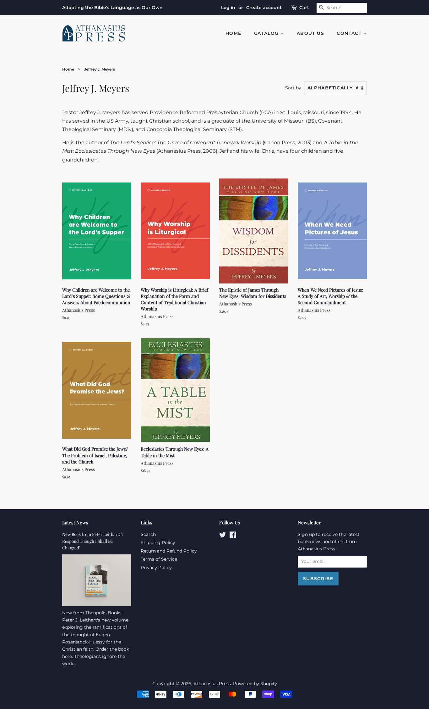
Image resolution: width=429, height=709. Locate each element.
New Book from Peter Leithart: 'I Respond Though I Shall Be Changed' (93, 541)
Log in (228, 7)
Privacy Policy (156, 567)
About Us (310, 33)
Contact (350, 33)
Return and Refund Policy (169, 550)
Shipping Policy (158, 542)
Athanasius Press (212, 683)
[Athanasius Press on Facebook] (232, 535)
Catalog (267, 33)
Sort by (293, 88)
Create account (264, 7)
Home (233, 33)
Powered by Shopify (255, 683)
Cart (304, 7)
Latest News (75, 522)
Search (148, 534)
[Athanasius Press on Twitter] (222, 535)
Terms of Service (159, 559)
